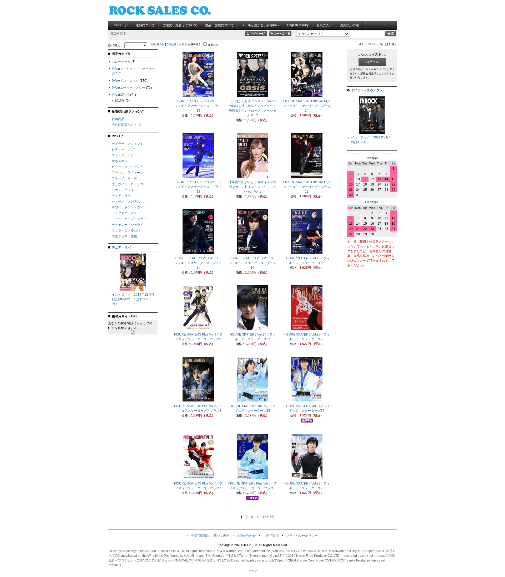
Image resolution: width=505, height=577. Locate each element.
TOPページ (120, 25)
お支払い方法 (349, 25)
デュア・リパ (121, 196)
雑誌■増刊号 (120, 95)
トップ (252, 571)
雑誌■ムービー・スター (128, 88)
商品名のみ (157, 44)
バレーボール (121, 62)
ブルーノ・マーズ (124, 178)
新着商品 (118, 119)
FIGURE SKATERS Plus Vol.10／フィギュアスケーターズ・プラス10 (252, 263)
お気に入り (324, 25)
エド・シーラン (123, 155)
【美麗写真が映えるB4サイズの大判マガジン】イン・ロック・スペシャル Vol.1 (252, 186)
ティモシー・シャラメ (127, 224)
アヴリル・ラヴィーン (127, 172)
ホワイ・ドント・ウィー (129, 207)
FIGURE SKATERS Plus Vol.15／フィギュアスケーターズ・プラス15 (198, 105)
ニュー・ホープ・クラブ (129, 219)
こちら (367, 69)
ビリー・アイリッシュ (127, 167)
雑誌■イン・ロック (125, 81)
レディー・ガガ (123, 149)
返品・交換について (219, 25)
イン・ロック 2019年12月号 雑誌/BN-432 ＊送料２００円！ (135, 299)
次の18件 (268, 517)
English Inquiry (298, 25)
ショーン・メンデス (126, 201)
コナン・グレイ (123, 190)
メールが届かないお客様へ (260, 25)
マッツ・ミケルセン (126, 230)
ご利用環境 (271, 536)
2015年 (119, 100)
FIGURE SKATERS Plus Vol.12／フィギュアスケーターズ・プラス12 (306, 186)
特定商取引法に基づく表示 (210, 536)
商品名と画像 (176, 44)
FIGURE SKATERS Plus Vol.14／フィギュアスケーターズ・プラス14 (306, 105)
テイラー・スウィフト (127, 144)
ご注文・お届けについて (180, 25)
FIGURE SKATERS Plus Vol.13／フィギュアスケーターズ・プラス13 (198, 186)
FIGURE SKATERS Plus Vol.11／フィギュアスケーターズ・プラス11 (198, 263)
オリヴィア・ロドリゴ (127, 184)
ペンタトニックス (124, 213)
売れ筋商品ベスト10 (126, 125)
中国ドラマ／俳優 (124, 236)
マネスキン (120, 161)
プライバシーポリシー (302, 536)
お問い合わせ (246, 536)
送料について (145, 25)
